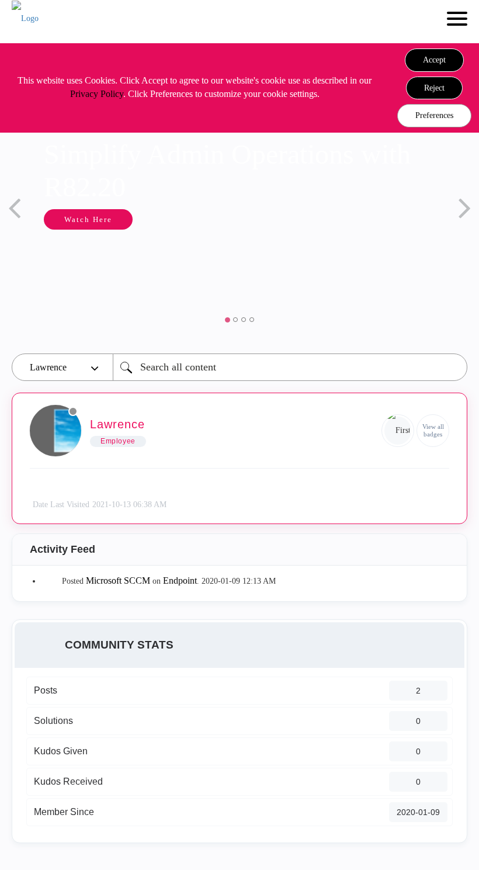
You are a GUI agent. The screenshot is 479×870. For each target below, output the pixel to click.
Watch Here (88, 219)
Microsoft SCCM (118, 580)
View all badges (433, 430)
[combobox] (290, 367)
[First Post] (397, 431)
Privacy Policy (96, 94)
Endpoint (180, 580)
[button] (434, 60)
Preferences (434, 115)
